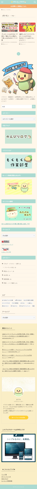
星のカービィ (5, 306)
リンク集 (4, 474)
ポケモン (22, 303)
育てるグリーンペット (24, 306)
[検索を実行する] (34, 106)
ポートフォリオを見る (18, 417)
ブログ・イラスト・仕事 (12, 264)
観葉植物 (7, 279)
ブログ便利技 (15, 303)
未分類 (7, 275)
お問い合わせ (18, 300)
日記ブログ (4, 479)
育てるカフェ (14, 306)
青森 (33, 306)
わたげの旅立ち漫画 (28, 300)
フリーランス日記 (10, 267)
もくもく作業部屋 (6, 481)
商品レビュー (9, 271)
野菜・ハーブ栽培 (10, 283)
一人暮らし (29, 303)
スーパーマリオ (6, 303)
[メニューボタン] (2, 2)
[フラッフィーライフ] (18, 2)
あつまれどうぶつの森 (7, 300)
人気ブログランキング (7, 244)
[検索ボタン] (35, 2)
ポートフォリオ (6, 477)
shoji (25, 371)
